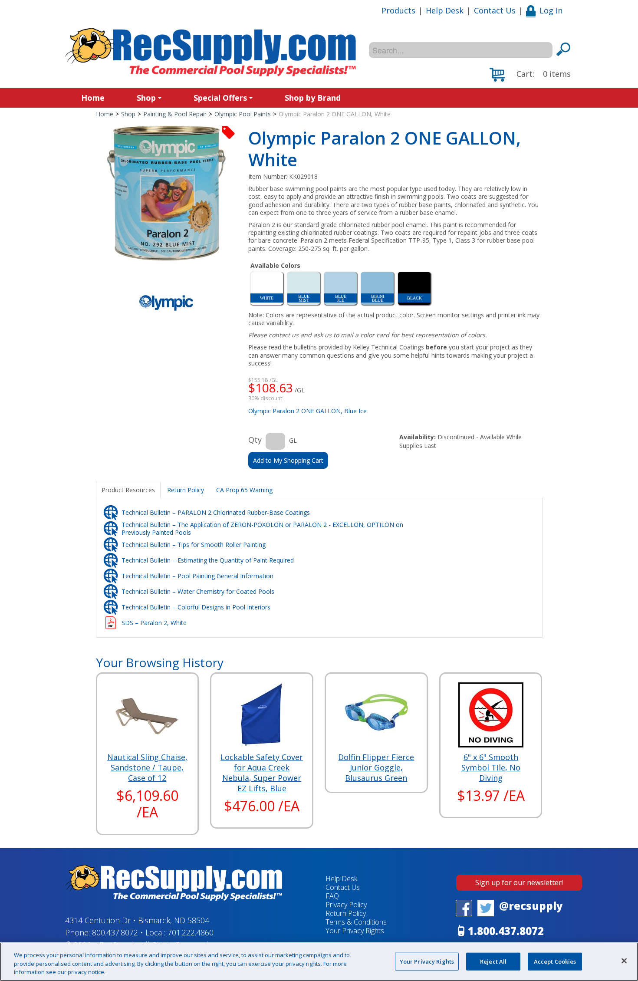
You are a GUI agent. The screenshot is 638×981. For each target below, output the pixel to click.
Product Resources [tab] (128, 490)
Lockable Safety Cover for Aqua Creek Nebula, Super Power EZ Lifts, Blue (261, 772)
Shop (146, 97)
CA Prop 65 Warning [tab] (244, 490)
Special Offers (220, 97)
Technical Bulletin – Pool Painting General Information (197, 576)
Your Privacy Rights (427, 961)
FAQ (332, 896)
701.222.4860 (191, 932)
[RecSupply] (210, 52)
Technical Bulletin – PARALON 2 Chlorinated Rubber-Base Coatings (216, 512)
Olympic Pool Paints (242, 114)
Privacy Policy (346, 904)
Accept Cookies (555, 961)
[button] (530, 75)
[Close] (624, 960)
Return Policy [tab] (185, 490)
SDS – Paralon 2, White (154, 623)
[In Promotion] (228, 132)
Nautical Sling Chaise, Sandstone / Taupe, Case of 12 (147, 767)
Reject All (493, 961)
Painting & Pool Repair (175, 114)
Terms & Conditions (356, 922)
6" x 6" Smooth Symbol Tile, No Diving (490, 767)
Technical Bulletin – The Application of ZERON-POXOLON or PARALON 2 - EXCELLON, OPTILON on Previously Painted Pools (262, 528)
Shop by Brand (313, 97)
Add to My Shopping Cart (288, 460)
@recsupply (531, 906)
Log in (550, 10)
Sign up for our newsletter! (519, 882)
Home (93, 97)
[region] (319, 961)
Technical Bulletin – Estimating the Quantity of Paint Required (208, 560)
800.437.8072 (115, 932)
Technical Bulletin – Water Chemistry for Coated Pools (198, 591)
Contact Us (495, 10)
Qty (255, 439)
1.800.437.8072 (506, 931)
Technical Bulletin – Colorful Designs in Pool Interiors (196, 607)
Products (398, 10)
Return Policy (346, 913)
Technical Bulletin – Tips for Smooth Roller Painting (194, 544)
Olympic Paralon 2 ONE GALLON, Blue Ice (307, 411)
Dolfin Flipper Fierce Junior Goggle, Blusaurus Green (376, 767)
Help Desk (445, 10)
